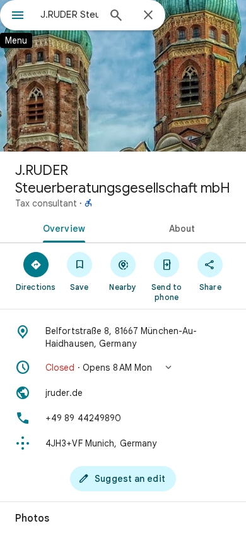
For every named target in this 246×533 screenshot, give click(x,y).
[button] (123, 367)
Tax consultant (46, 203)
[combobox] (69, 14)
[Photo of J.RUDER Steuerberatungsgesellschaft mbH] (123, 76)
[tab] (61, 227)
